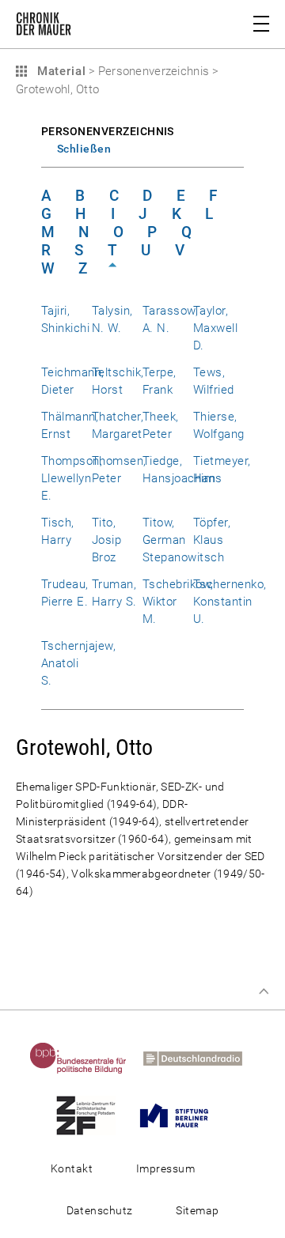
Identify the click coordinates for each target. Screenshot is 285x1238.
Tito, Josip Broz (106, 539)
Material (59, 71)
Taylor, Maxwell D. (215, 328)
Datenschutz (99, 1210)
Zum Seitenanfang (263, 991)
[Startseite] (43, 27)
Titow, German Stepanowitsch (183, 539)
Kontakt (72, 1168)
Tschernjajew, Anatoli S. (78, 663)
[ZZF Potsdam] (92, 1114)
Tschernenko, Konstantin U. (230, 601)
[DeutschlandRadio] (199, 1057)
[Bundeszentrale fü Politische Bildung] (84, 1057)
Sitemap (197, 1210)
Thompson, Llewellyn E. (71, 478)
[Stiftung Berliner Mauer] (180, 1114)
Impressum (165, 1168)
